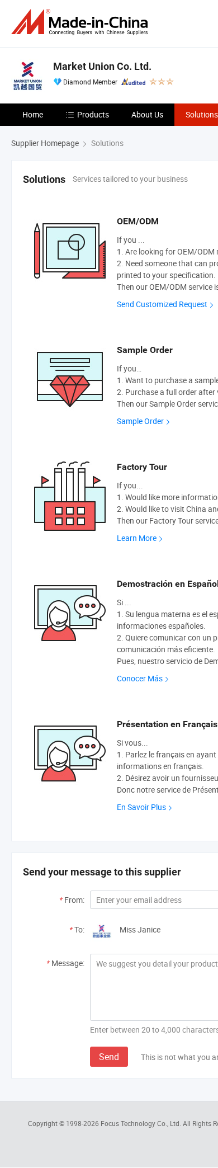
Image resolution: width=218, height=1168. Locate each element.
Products (93, 114)
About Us (147, 114)
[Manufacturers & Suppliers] (81, 22)
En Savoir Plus (141, 807)
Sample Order (140, 421)
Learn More (137, 538)
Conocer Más (140, 678)
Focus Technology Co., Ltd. (142, 1123)
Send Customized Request (162, 304)
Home (32, 114)
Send (109, 1057)
